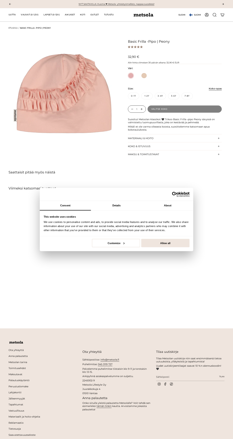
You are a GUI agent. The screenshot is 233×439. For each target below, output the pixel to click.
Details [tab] (116, 205)
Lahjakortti (15, 392)
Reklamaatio (16, 422)
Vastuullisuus (16, 410)
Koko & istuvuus (139, 146)
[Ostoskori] (222, 15)
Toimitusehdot (17, 368)
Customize (114, 243)
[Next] (222, 4)
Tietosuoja (15, 428)
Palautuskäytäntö (19, 380)
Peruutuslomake (18, 386)
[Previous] (10, 4)
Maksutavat (15, 374)
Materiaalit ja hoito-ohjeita (24, 416)
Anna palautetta (18, 356)
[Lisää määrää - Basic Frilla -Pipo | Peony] (142, 109)
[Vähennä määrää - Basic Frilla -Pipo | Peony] (131, 109)
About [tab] (167, 205)
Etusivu (13, 28)
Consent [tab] (65, 205)
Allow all (165, 243)
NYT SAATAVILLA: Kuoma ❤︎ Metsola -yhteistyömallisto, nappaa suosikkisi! (116, 4)
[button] (29, 15)
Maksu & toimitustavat (143, 154)
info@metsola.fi (109, 359)
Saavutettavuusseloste (22, 434)
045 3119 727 (105, 364)
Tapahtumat (16, 404)
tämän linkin (104, 406)
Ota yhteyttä (16, 350)
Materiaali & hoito (141, 138)
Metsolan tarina (18, 362)
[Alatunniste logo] (16, 342)
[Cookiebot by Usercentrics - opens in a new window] (175, 194)
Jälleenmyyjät (17, 398)
